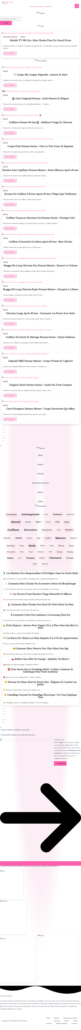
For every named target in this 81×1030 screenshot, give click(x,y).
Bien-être (28, 522)
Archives (49, 1023)
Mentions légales (61, 1023)
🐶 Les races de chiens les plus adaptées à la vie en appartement (40, 638)
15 (5, 438)
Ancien (46, 514)
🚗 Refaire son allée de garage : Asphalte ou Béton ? (40, 659)
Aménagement (30, 514)
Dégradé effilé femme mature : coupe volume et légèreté (40, 361)
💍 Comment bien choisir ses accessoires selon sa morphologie (40, 584)
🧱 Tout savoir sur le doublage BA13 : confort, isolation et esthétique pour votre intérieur (40, 670)
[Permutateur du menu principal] (77, 6)
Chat (57, 522)
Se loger (59, 552)
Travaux (30, 558)
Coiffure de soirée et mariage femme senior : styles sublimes (40, 337)
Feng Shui (7, 538)
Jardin (18, 538)
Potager (31, 551)
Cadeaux (48, 522)
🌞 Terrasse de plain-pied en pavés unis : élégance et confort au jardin (40, 683)
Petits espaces (11, 551)
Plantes (22, 551)
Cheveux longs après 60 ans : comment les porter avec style (40, 313)
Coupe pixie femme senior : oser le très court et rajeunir (40, 146)
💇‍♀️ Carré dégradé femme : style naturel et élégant (40, 99)
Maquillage (11, 545)
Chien (66, 522)
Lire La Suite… (10, 53)
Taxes (19, 558)
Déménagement (47, 530)
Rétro (50, 551)
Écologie (69, 558)
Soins (10, 558)
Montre (52, 545)
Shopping (70, 552)
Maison (22, 37)
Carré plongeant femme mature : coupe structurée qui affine (40, 409)
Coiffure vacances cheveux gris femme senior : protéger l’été (41, 218)
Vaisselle (41, 558)
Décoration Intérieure (10, 37)
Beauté (5, 71)
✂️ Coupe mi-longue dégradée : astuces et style (40, 75)
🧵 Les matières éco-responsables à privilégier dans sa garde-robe (40, 573)
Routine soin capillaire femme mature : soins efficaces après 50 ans (40, 170)
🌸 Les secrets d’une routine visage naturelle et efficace (40, 594)
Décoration (30, 529)
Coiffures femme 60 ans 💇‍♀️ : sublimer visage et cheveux (40, 122)
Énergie (35, 563)
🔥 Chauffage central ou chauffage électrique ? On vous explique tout (40, 696)
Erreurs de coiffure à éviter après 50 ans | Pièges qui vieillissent (40, 194)
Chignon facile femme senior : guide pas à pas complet (40, 385)
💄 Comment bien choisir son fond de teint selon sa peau (40, 604)
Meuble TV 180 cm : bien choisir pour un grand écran (40, 40)
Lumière (48, 538)
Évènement (45, 563)
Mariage (22, 545)
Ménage (61, 545)
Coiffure (13, 530)
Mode (32, 545)
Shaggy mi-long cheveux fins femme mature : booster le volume (40, 266)
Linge (38, 538)
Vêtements (55, 558)
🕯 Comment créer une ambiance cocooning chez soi (40, 615)
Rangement (41, 551)
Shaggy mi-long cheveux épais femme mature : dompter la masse (40, 289)
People (71, 545)
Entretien (69, 530)
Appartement (70, 514)
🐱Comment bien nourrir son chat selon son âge (40, 648)
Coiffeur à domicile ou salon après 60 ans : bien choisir (40, 242)
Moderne (42, 545)
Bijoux (38, 522)
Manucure (73, 538)
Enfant (59, 530)
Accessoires (11, 514)
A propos (74, 1023)
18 (5, 719)
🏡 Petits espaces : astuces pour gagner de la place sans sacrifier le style (40, 626)
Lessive (29, 538)
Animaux (57, 514)
